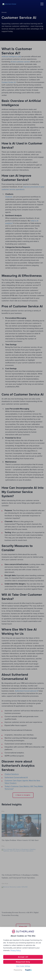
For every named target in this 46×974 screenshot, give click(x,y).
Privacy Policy (15, 950)
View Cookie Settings (23, 966)
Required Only (23, 962)
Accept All (23, 957)
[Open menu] (41, 4)
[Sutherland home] (9, 4)
